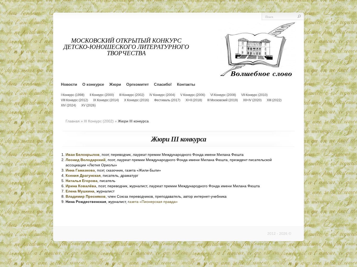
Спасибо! (163, 84)
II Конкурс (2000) (102, 95)
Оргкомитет (137, 84)
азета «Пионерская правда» (153, 202)
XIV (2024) (68, 105)
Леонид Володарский (86, 160)
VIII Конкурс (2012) (74, 100)
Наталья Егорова (81, 181)
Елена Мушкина (80, 191)
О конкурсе (93, 84)
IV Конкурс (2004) (162, 95)
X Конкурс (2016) (136, 100)
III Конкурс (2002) (131, 95)
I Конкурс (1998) (72, 95)
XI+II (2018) (194, 100)
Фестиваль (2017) (167, 100)
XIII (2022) (274, 100)
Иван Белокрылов (83, 154)
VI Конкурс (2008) (223, 95)
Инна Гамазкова (80, 170)
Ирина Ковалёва (81, 186)
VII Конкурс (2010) (254, 95)
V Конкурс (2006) (192, 95)
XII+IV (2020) (252, 100)
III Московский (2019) (222, 100)
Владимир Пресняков (86, 196)
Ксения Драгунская (83, 175)
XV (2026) (88, 105)
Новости (69, 84)
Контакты (186, 84)
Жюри (115, 84)
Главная (73, 121)
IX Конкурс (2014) (106, 100)
